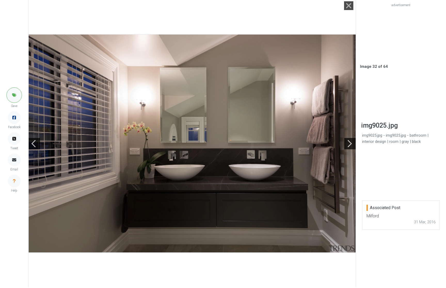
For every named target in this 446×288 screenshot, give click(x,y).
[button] (14, 95)
